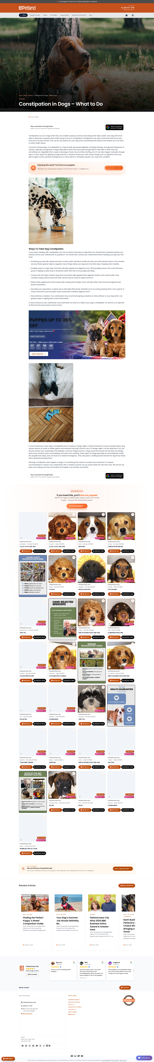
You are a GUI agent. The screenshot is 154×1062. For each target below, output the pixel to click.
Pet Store (131, 914)
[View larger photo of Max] (103, 514)
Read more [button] (111, 978)
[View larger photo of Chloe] (132, 514)
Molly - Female (56, 587)
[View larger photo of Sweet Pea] (44, 600)
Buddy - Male (115, 587)
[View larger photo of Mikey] (73, 730)
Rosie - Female (27, 846)
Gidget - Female (87, 587)
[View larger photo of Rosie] (44, 816)
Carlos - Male (115, 760)
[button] (133, 970)
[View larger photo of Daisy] (103, 600)
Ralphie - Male (57, 717)
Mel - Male (114, 630)
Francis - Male (115, 803)
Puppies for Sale (35, 15)
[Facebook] (22, 1045)
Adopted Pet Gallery (74, 1007)
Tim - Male (26, 717)
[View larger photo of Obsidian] (44, 514)
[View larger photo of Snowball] (132, 644)
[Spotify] (49, 1045)
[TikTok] (44, 1045)
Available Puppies (73, 999)
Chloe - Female (116, 544)
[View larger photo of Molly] (73, 557)
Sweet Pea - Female (29, 630)
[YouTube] (36, 1045)
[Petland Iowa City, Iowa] (27, 8)
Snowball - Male (116, 673)
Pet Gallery (54, 15)
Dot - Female (86, 803)
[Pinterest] (33, 1045)
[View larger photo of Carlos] (132, 730)
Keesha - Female (28, 760)
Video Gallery (72, 1012)
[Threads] (40, 1045)
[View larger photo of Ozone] (44, 644)
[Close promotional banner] (121, 313)
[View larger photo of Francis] (132, 773)
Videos (45, 15)
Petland (30, 95)
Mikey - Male (56, 760)
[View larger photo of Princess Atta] (73, 773)
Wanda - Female (87, 717)
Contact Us (72, 1009)
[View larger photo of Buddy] (132, 557)
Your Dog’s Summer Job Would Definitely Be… (67, 920)
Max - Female (86, 544)
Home (21, 95)
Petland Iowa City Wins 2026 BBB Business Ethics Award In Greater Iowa (99, 923)
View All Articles (126, 885)
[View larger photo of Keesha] (44, 730)
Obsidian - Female (29, 544)
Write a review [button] (32, 974)
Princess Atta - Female (59, 803)
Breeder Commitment (79, 15)
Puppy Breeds (64, 15)
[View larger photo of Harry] (103, 730)
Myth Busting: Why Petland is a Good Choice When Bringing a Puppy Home (133, 925)
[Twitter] (26, 1045)
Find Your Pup (37, 354)
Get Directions (27, 1014)
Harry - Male (85, 760)
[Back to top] (133, 987)
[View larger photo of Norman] (73, 644)
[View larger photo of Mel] (132, 600)
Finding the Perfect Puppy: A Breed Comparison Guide (33, 920)
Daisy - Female (86, 630)
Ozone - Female (28, 673)
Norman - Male (56, 673)
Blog (90, 15)
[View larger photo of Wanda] (103, 687)
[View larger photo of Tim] (44, 687)
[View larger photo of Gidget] (103, 557)
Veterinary (126, 916)
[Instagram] (29, 1045)
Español (72, 1014)
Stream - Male (56, 544)
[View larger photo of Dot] (103, 773)
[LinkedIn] (47, 1045)
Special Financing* (74, 1002)
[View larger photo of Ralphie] (73, 687)
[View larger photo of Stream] (73, 514)
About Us (71, 1004)
